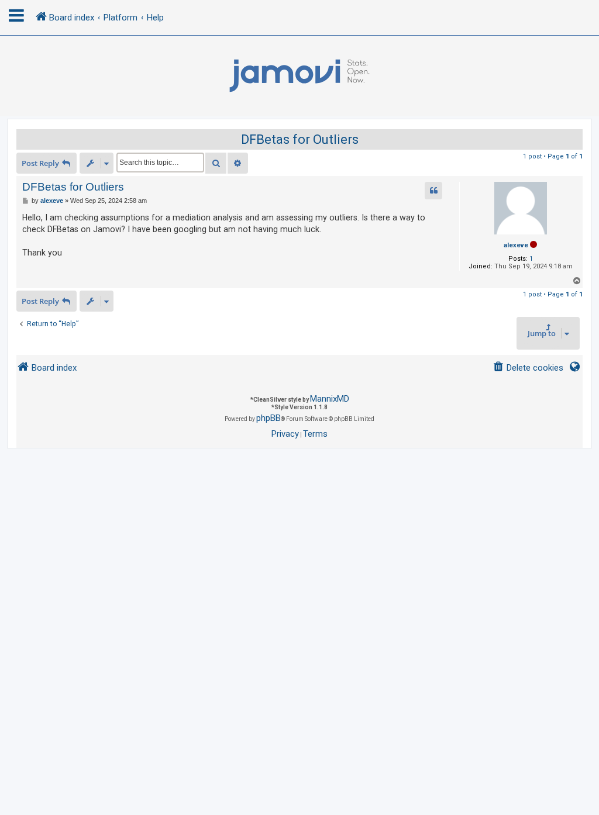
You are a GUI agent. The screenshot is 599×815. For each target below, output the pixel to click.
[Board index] (299, 76)
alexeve (516, 245)
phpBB (268, 418)
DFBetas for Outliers (300, 139)
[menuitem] (528, 368)
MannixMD (329, 398)
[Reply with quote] (433, 190)
